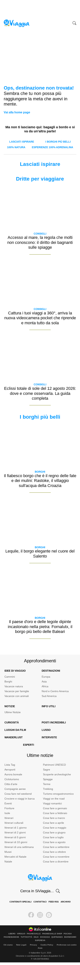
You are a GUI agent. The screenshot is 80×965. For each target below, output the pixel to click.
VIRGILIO (21, 934)
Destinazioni (51, 670)
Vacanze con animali (16, 696)
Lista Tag (9, 764)
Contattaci (40, 902)
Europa (46, 676)
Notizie (9, 706)
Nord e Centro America (55, 691)
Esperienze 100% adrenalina (52, 147)
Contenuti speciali (20, 902)
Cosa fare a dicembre (55, 861)
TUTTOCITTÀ (26, 937)
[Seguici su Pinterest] (49, 915)
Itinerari (8, 817)
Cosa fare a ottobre (54, 851)
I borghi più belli (58, 141)
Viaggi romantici (52, 803)
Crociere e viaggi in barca (19, 798)
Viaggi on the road (54, 798)
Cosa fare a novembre (56, 856)
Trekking (48, 788)
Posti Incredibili (54, 722)
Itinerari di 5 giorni (15, 837)
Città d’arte (10, 784)
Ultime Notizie (12, 712)
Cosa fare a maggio (54, 827)
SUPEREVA (40, 940)
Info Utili (48, 706)
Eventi (8, 803)
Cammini (9, 676)
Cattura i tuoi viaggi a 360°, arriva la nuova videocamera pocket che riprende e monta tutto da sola (40, 318)
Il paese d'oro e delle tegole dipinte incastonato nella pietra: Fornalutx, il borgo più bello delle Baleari (40, 626)
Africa (45, 686)
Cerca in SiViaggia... (37, 891)
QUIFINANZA (57, 937)
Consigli (40, 233)
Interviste (49, 737)
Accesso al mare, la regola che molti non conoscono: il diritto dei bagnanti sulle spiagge (40, 242)
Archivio (66, 902)
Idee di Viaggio (15, 670)
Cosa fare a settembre (56, 846)
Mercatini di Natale (15, 856)
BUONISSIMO (70, 937)
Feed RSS (54, 902)
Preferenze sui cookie (67, 945)
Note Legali (21, 945)
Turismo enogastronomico (58, 793)
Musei (8, 851)
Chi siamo (8, 945)
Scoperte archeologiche (57, 774)
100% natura (16, 147)
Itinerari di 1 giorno (15, 827)
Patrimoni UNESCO (54, 764)
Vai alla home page (17, 112)
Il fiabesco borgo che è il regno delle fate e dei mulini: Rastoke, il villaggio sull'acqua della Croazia (40, 480)
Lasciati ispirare (21, 141)
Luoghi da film (15, 729)
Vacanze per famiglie (16, 691)
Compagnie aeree (15, 788)
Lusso (46, 729)
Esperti (28, 744)
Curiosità (11, 722)
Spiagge (48, 779)
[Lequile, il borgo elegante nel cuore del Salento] (40, 520)
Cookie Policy (47, 945)
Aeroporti (9, 769)
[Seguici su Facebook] (31, 915)
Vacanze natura (13, 686)
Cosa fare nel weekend (18, 793)
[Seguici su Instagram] (40, 915)
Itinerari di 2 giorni (15, 832)
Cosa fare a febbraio (55, 813)
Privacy (33, 945)
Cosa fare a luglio (53, 837)
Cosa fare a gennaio (55, 808)
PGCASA (68, 934)
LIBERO (11, 934)
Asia (44, 681)
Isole (7, 813)
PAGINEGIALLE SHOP (52, 934)
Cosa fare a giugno (54, 832)
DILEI (36, 937)
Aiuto (40, 948)
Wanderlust (13, 737)
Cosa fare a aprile (53, 822)
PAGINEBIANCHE (11, 937)
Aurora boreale (13, 774)
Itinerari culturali (13, 822)
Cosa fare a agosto (54, 842)
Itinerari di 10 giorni (15, 842)
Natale (8, 861)
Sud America (49, 696)
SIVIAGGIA (45, 937)
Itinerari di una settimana (19, 846)
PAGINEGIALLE (34, 934)
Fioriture (9, 808)
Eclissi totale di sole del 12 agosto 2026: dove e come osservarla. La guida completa (40, 393)
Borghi (40, 471)
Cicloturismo (11, 779)
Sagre (46, 769)
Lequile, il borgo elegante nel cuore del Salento (40, 553)
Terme (46, 784)
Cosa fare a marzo (54, 817)
